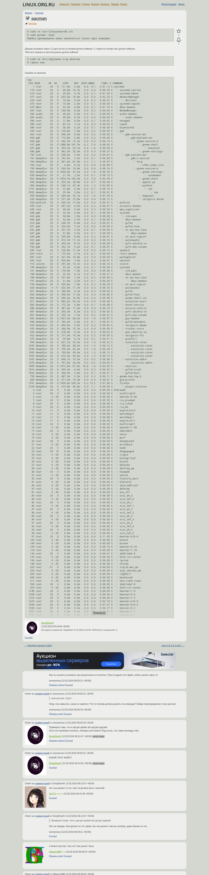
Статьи (86, 4)
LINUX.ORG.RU (39, 4)
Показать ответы (57, 685)
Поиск (123, 4)
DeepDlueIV (47, 623)
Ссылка (28, 638)
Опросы (104, 4)
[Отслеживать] (178, 39)
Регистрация (168, 4)
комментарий (42, 694)
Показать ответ (56, 714)
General (39, 13)
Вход (182, 4)
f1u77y (52, 793)
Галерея (75, 4)
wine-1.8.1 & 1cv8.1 (172, 645)
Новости (64, 4)
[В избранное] (178, 31)
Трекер (115, 4)
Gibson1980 (55, 852)
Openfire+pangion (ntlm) (39, 645)
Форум (95, 4)
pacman (39, 18)
